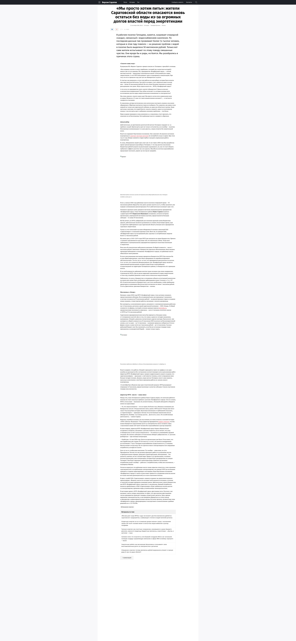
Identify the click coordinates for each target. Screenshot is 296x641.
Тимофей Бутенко (155, 25)
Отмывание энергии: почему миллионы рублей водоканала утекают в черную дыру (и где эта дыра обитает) (147, 551)
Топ (138, 2)
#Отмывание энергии (127, 507)
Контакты (189, 2)
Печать (164, 25)
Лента (125, 2)
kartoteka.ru (162, 308)
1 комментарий (127, 557)
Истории (132, 2)
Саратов (109, 2)
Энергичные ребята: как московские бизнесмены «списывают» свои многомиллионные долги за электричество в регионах (144, 545)
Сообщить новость (177, 2)
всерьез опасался (163, 421)
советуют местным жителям (139, 136)
